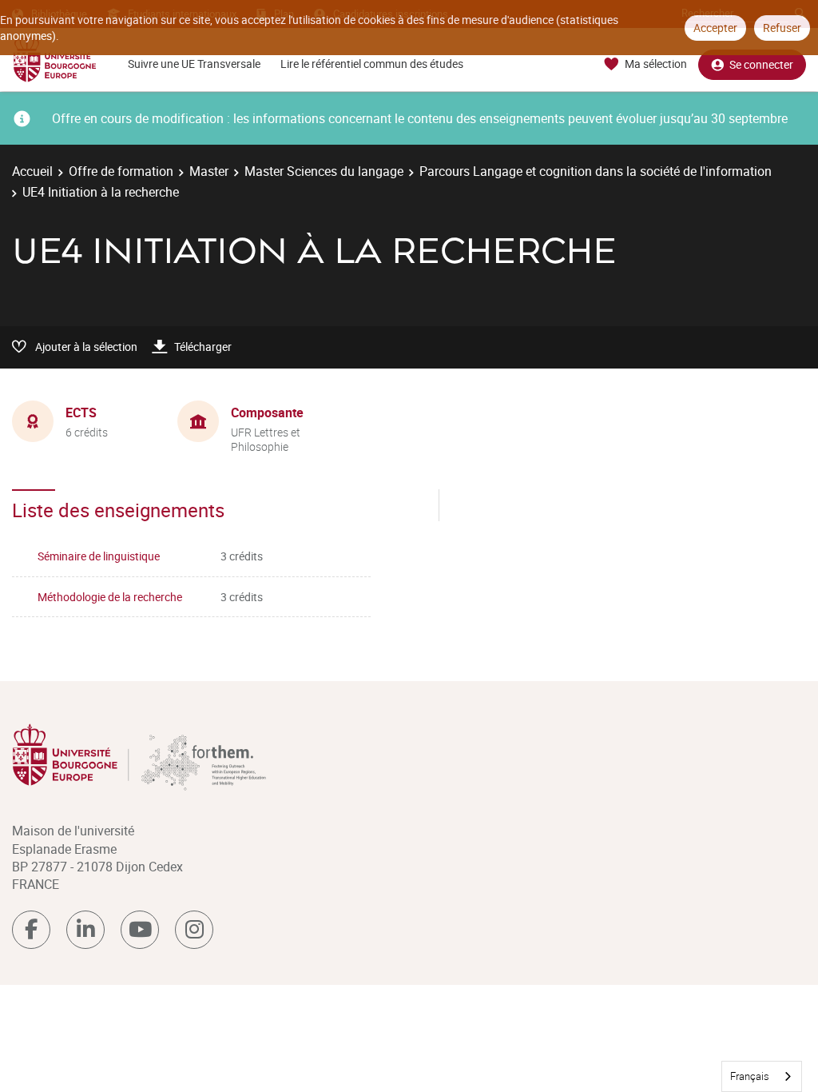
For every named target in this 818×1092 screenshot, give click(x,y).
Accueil (32, 171)
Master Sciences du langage (323, 171)
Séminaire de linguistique (99, 556)
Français (749, 1076)
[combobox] (761, 1076)
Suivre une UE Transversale (194, 63)
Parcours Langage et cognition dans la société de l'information (595, 171)
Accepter (715, 27)
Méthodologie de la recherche (110, 596)
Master (208, 171)
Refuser (782, 27)
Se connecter (761, 64)
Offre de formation (121, 171)
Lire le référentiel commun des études (371, 63)
